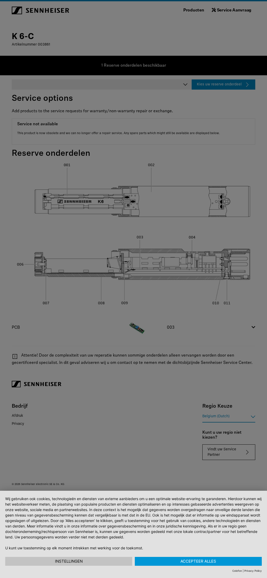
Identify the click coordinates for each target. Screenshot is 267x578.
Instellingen (69, 561)
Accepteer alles (198, 561)
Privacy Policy (253, 570)
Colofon (237, 570)
